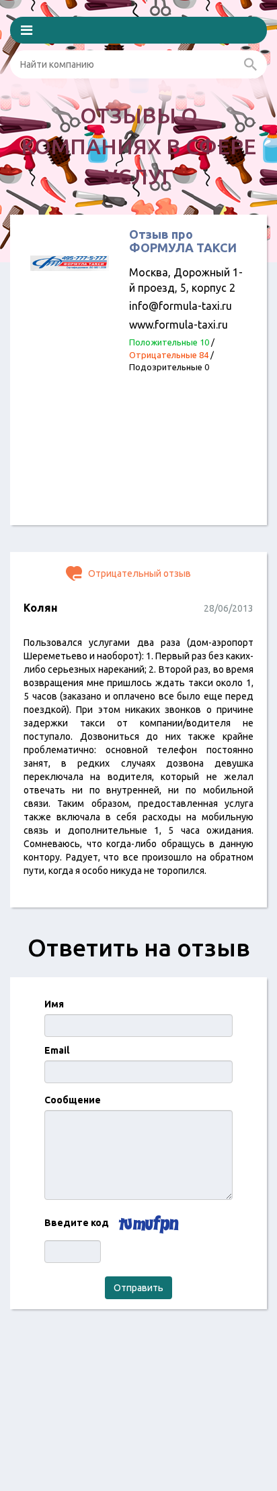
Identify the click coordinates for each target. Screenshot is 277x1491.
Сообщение (72, 1100)
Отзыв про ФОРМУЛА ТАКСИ (183, 240)
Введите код (76, 1222)
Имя (54, 1004)
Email (56, 1050)
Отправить (138, 1287)
